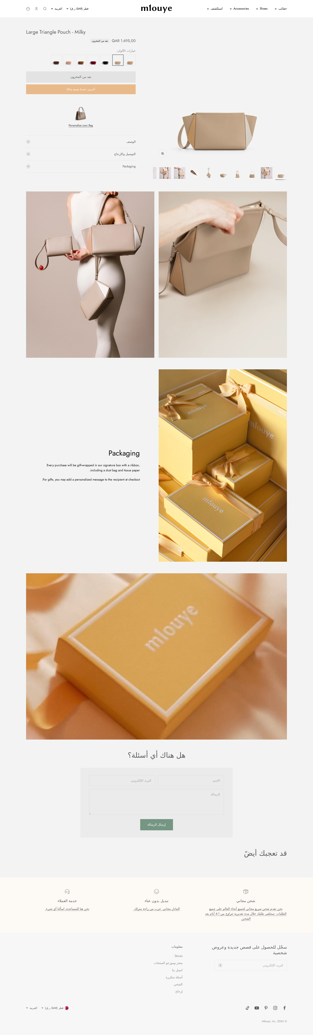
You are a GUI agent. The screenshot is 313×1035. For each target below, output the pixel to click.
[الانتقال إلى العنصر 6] (208, 173)
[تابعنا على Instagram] (275, 1007)
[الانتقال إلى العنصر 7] (194, 173)
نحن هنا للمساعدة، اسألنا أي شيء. (67, 909)
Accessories (241, 8)
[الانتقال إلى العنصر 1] (281, 173)
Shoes (264, 8)
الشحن (178, 984)
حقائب (282, 8)
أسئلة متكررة (174, 977)
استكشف (217, 8)
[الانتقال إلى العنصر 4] (237, 173)
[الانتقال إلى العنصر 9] (165, 173)
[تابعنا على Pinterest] (266, 1007)
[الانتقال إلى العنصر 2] (266, 173)
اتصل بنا (177, 970)
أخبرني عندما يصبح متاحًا (81, 89)
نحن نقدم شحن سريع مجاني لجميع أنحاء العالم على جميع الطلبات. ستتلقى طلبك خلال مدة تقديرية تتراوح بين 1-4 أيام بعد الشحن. (246, 914)
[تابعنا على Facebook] (284, 1007)
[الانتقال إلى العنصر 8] (179, 173)
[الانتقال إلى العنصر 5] (223, 173)
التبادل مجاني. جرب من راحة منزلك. (156, 909)
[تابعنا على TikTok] (247, 1007)
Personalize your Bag (81, 125)
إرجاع (179, 991)
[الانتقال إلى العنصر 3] (252, 173)
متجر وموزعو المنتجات (168, 963)
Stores (179, 956)
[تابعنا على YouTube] (256, 1007)
